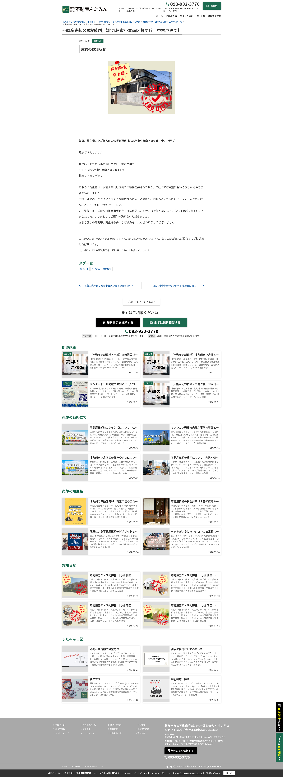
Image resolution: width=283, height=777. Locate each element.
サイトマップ (88, 733)
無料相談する (213, 7)
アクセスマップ (62, 733)
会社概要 (200, 16)
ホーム (159, 16)
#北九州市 (84, 269)
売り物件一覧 (116, 733)
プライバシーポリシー (93, 766)
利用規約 (76, 766)
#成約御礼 (107, 269)
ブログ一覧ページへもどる (141, 301)
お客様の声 (171, 16)
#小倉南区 (96, 269)
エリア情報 (60, 729)
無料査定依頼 (214, 16)
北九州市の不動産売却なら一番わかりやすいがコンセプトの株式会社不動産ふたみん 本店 (196, 727)
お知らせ (98, 41)
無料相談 (114, 729)
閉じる (229, 773)
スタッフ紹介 (186, 16)
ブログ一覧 (60, 725)
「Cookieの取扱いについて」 (191, 773)
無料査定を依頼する (120, 322)
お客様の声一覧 (89, 725)
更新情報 (86, 729)
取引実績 (141, 733)
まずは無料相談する (167, 322)
